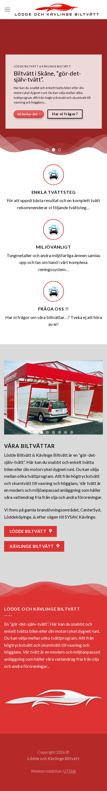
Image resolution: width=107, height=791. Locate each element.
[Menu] (7, 9)
